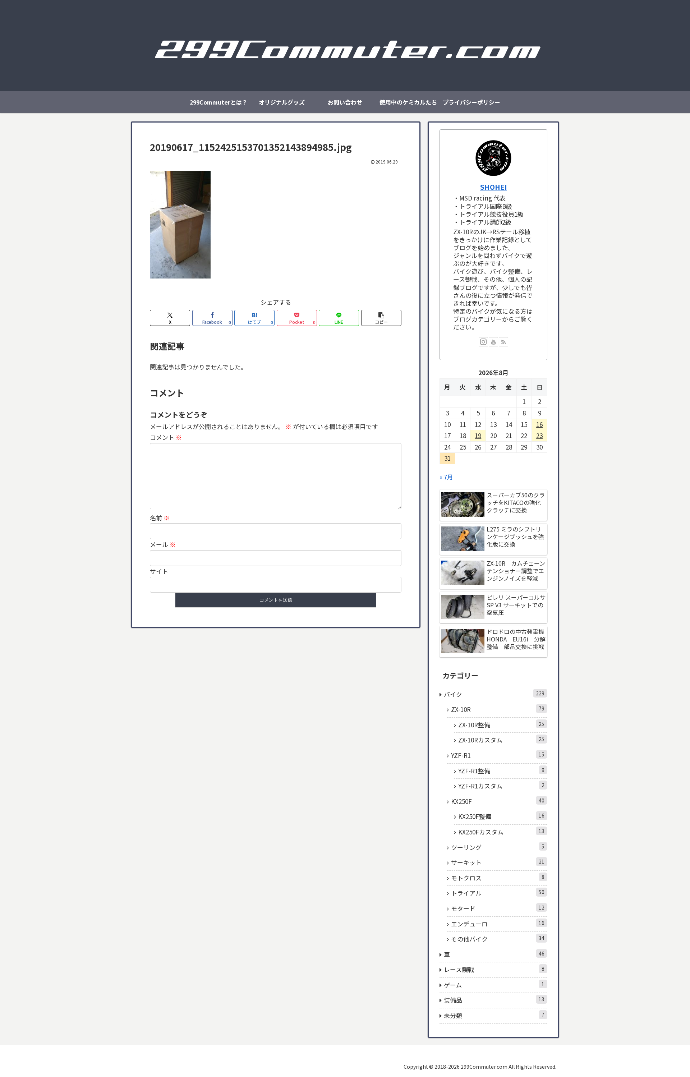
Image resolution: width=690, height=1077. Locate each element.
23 (539, 435)
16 (539, 424)
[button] (381, 318)
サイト (159, 571)
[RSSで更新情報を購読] (503, 341)
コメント (166, 437)
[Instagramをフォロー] (483, 341)
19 (478, 435)
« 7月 (446, 476)
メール (163, 544)
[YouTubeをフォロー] (493, 341)
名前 (160, 517)
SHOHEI (493, 187)
